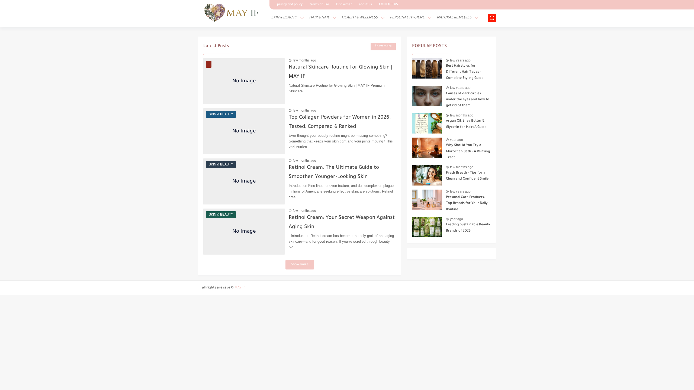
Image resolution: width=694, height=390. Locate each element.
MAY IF (239, 288)
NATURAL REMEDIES (454, 18)
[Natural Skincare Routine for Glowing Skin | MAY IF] (244, 81)
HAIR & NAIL (319, 18)
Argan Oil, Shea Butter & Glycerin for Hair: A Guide (466, 124)
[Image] (427, 68)
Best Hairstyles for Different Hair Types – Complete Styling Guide (464, 72)
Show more (383, 46)
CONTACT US (388, 4)
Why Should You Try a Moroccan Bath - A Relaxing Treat (468, 152)
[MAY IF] (232, 13)
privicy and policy (290, 4)
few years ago (460, 60)
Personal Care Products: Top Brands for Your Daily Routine (467, 204)
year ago (456, 140)
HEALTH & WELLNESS (360, 18)
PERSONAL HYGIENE (407, 18)
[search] (492, 18)
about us (365, 4)
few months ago (304, 60)
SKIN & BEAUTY (284, 18)
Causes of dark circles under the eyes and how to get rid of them (467, 100)
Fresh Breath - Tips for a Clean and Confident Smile (467, 176)
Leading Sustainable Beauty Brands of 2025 (468, 228)
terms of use (319, 4)
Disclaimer (344, 4)
